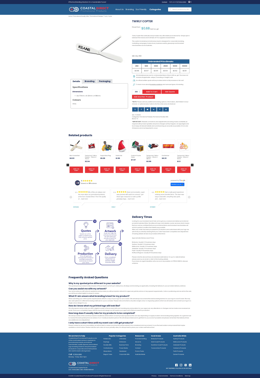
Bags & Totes (107, 354)
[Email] (147, 109)
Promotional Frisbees (96, 16)
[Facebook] (141, 109)
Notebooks (107, 339)
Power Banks (123, 348)
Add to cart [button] (122, 169)
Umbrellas (122, 339)
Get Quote (170, 92)
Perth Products (178, 351)
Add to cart (151, 92)
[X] (135, 109)
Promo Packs (139, 351)
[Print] (166, 109)
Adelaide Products (179, 345)
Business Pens (124, 345)
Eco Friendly (141, 9)
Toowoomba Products (158, 348)
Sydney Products (178, 339)
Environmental (163, 376)
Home (70, 16)
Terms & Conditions (176, 376)
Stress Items (107, 351)
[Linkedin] (154, 109)
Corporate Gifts (124, 354)
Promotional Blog (141, 339)
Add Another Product (143, 97)
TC (137, 119)
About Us (119, 9)
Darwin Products (178, 354)
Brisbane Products (157, 339)
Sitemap (187, 376)
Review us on (176, 184)
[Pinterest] (160, 109)
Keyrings (106, 342)
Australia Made (140, 354)
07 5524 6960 (77, 354)
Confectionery (108, 348)
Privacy (154, 376)
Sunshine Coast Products (159, 345)
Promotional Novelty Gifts (81, 16)
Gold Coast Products (158, 342)
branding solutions (156, 84)
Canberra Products (179, 348)
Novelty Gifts (107, 345)
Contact (164, 2)
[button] (189, 2)
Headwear (122, 351)
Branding (130, 9)
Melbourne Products (180, 342)
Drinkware (122, 342)
